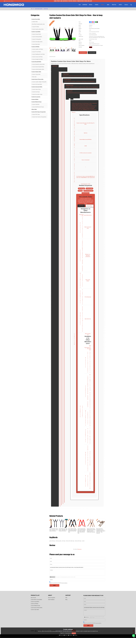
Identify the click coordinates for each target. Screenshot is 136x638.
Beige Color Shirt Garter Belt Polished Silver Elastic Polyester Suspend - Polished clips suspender (91, 530)
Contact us (126, 5)
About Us (83, 300)
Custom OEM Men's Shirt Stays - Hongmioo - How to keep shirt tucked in (53, 529)
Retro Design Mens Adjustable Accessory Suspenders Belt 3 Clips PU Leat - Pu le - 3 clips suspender (100, 530)
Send (54, 585)
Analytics (66, 635)
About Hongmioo (51, 597)
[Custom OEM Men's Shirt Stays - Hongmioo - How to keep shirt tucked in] (53, 523)
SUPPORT (120, 5)
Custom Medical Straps (35, 605)
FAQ (66, 597)
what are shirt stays (78, 540)
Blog (66, 599)
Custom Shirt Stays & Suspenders (39, 8)
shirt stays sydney (58, 540)
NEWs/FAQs (114, 5)
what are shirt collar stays (70, 540)
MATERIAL (90, 5)
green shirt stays (52, 540)
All (33, 8)
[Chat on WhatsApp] (133, 635)
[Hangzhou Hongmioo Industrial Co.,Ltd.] (14, 5)
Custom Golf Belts (34, 603)
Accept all (73, 633)
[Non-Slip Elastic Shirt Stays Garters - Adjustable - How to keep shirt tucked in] (63, 523)
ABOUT (108, 5)
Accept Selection (68, 633)
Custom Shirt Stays (46, 8)
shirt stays (63, 540)
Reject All (62, 633)
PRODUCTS (102, 5)
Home (80, 5)
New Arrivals (33, 597)
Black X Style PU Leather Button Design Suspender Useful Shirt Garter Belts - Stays (72, 530)
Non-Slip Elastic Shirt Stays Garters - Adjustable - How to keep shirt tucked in (63, 529)
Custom (83, 540)
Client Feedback (51, 599)
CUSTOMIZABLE (85, 5)
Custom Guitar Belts (35, 609)
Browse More (89, 205)
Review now (79, 549)
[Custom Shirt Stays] (90, 47)
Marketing (75, 635)
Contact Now (83, 52)
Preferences (71, 635)
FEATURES (96, 5)
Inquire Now (81, 205)
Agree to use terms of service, (58, 582)
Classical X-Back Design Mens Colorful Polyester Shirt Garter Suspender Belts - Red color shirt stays (82, 530)
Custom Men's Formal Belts (36, 599)
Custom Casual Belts (35, 601)
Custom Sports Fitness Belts (36, 607)
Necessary (61, 635)
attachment (87, 617)
